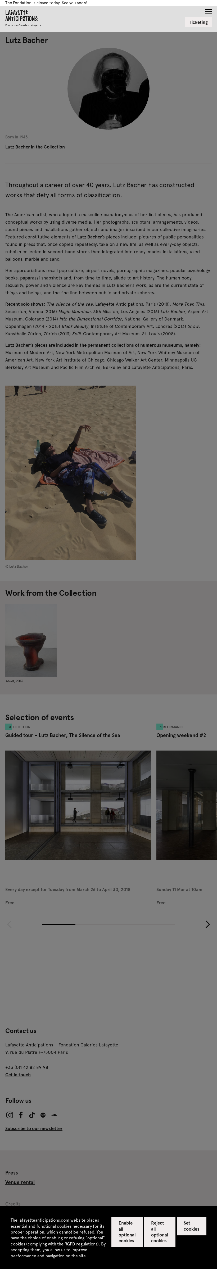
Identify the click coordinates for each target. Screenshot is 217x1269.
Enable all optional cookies (127, 1231)
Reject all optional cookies (159, 1231)
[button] (208, 10)
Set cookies (191, 1226)
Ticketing (198, 22)
